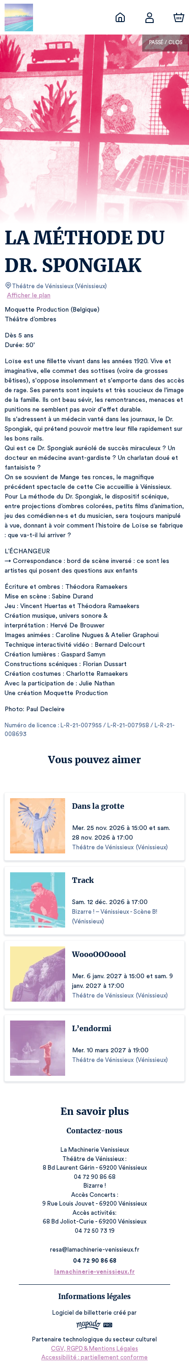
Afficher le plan (28, 295)
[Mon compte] (149, 17)
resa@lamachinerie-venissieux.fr (94, 1250)
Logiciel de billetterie (82, 1313)
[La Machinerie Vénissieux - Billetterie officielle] (120, 17)
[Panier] (178, 17)
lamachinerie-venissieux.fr (94, 1272)
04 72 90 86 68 (95, 1261)
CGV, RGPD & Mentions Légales (94, 1349)
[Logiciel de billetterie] (94, 1326)
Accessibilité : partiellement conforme (94, 1357)
